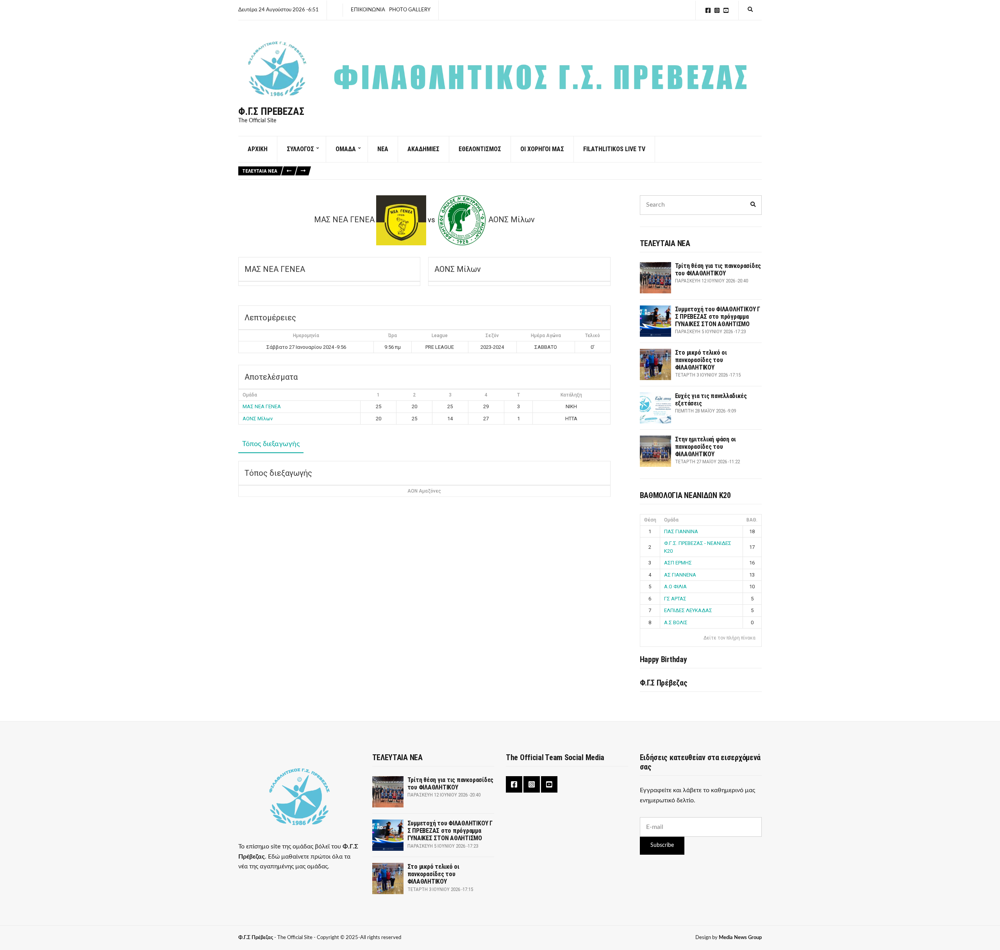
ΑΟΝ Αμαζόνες (424, 491)
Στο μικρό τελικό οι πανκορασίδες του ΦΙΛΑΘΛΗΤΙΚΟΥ (701, 360)
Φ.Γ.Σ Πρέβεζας (271, 111)
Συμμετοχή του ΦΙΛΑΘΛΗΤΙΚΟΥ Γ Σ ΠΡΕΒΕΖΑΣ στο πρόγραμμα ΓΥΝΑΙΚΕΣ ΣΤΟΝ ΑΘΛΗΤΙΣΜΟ (717, 316)
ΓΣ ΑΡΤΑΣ (675, 599)
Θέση (650, 520)
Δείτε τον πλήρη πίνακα (729, 638)
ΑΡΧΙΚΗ (258, 149)
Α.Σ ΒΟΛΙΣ (676, 622)
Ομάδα (671, 520)
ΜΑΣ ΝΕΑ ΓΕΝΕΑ (262, 406)
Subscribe (662, 845)
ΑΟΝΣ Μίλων (258, 418)
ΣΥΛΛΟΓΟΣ (300, 149)
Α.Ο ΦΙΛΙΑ (675, 586)
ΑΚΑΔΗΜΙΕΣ (423, 149)
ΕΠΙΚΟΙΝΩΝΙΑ (368, 9)
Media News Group (740, 937)
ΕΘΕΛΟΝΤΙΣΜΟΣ (480, 149)
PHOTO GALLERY (409, 9)
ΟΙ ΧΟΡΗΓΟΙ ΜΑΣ (542, 149)
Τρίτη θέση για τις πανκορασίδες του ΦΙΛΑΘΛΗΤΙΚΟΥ (718, 269)
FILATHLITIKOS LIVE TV (614, 149)
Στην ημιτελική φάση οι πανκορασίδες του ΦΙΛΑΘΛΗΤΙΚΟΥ (705, 447)
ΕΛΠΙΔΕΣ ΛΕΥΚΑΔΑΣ (688, 610)
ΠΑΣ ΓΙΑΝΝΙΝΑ (681, 531)
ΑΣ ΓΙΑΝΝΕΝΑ (680, 575)
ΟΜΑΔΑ (346, 149)
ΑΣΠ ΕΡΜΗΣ (678, 563)
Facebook (708, 10)
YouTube (726, 10)
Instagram (717, 10)
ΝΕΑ (382, 149)
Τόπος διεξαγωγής (271, 444)
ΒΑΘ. (751, 520)
